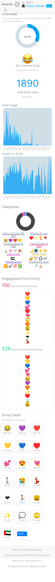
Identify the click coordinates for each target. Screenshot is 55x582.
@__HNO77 (27, 2)
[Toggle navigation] (5, 10)
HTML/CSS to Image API (36, 555)
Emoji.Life (7, 4)
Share (49, 6)
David (26, 566)
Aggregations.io (34, 560)
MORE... (22, 534)
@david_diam (38, 566)
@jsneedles (34, 549)
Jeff (24, 549)
